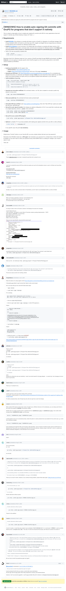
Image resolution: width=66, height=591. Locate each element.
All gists (30, 2)
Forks (29, 15)
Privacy (19, 587)
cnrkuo (8, 442)
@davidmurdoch (13, 157)
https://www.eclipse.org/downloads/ (21, 71)
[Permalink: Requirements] (3, 38)
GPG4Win (11, 41)
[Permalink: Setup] (3, 65)
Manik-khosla (9, 382)
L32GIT (8, 390)
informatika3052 (10, 257)
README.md (13, 11)
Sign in (57, 2)
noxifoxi (8, 361)
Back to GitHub (36, 2)
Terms (16, 587)
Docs (35, 587)
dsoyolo (8, 265)
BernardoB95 (9, 205)
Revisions (12, 15)
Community (31, 587)
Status (27, 587)
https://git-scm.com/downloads (12, 174)
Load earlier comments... (34, 148)
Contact (38, 587)
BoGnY (7, 11)
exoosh (8, 403)
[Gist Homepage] (4, 2)
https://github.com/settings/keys (32, 103)
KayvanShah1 (9, 534)
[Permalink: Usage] (3, 131)
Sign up (62, 2)
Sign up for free (7, 581)
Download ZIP (60, 15)
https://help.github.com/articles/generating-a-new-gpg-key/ (35, 73)
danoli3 (8, 162)
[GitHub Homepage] (5, 587)
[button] (53, 16)
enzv (7, 434)
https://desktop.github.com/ (23, 69)
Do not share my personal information (55, 587)
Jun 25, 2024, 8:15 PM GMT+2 (26, 566)
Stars (20, 15)
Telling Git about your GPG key (54, 477)
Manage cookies (44, 587)
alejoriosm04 (9, 458)
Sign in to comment (43, 581)
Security (23, 587)
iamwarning (9, 482)
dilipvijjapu (8, 194)
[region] (33, 84)
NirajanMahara (9, 277)
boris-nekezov (9, 151)
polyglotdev (9, 248)
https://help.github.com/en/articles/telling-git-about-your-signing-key (39, 280)
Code (5, 15)
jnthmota (8, 345)
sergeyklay (8, 183)
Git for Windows (13, 46)
